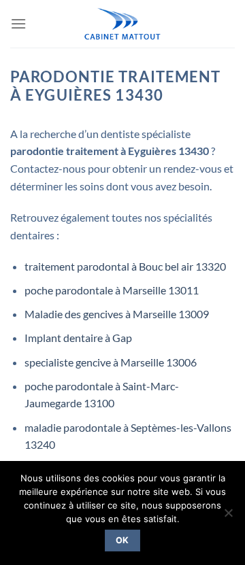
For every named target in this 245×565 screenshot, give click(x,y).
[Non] (228, 517)
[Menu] (18, 23)
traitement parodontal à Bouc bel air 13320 (125, 266)
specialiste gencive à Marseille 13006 (110, 362)
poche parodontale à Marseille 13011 (111, 290)
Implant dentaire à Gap (78, 337)
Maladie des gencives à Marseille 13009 (116, 313)
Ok (122, 540)
